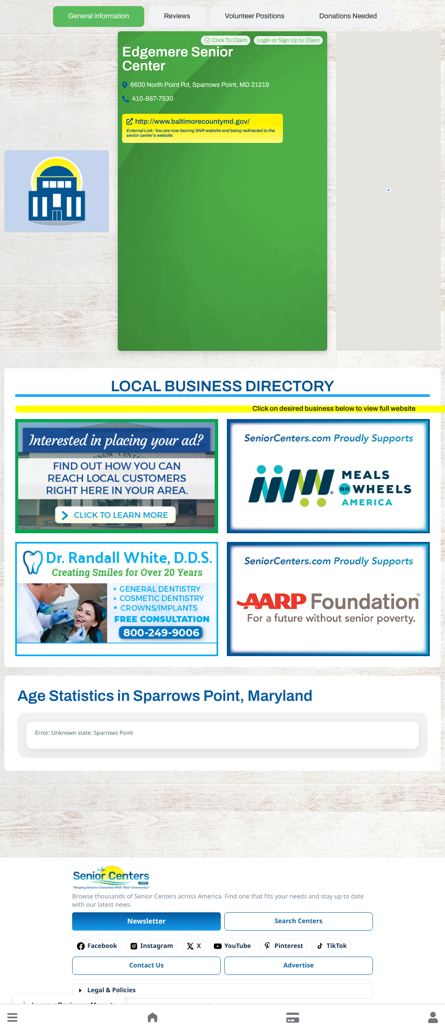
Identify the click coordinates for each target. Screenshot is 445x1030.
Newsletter (146, 921)
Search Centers (298, 921)
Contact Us (146, 965)
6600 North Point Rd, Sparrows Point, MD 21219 (199, 85)
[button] (12, 1017)
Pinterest (289, 946)
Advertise (298, 965)
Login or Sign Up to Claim (288, 40)
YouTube (237, 946)
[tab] (99, 16)
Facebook (102, 946)
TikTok (336, 946)
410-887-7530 (152, 99)
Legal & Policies (111, 990)
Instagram (156, 946)
